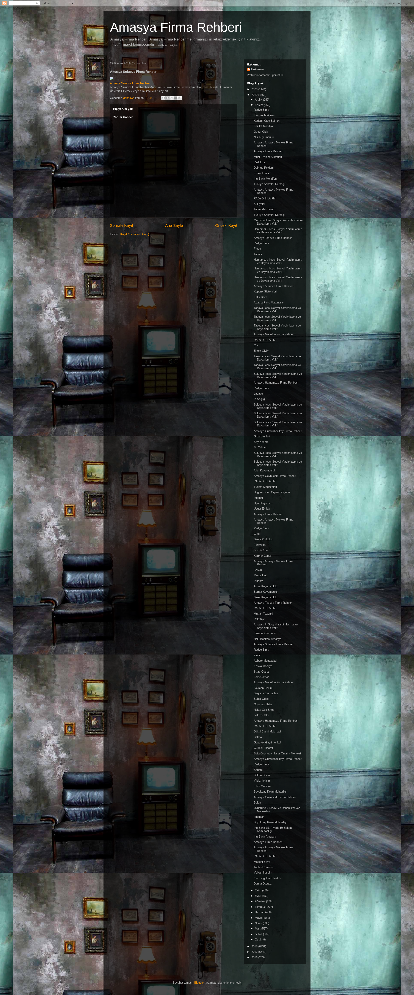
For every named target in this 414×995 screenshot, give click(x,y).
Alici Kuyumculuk (265, 470)
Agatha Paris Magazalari (269, 302)
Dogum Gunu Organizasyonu (272, 492)
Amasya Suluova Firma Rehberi (130, 83)
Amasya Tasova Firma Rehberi (273, 237)
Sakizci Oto (261, 715)
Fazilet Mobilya (263, 126)
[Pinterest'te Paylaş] (180, 98)
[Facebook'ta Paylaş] (176, 98)
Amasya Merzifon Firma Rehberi (274, 334)
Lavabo (258, 393)
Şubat (259, 934)
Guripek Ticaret (263, 747)
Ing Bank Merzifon (265, 178)
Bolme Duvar (262, 775)
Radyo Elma (261, 109)
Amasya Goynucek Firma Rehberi (275, 475)
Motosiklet (260, 575)
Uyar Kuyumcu (263, 503)
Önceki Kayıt (226, 225)
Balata (258, 737)
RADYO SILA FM (265, 198)
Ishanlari (259, 816)
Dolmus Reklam (264, 167)
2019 (254, 94)
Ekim (258, 890)
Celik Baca (260, 297)
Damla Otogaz (263, 883)
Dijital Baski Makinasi (267, 731)
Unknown (257, 69)
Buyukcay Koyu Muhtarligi (270, 791)
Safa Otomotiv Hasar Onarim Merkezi (277, 753)
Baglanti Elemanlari (266, 693)
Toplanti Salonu (263, 867)
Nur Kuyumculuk (264, 137)
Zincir (257, 655)
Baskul (258, 570)
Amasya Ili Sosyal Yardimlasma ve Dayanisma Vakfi (276, 626)
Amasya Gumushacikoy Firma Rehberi (278, 431)
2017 (254, 951)
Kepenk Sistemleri (265, 291)
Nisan (259, 923)
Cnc (256, 345)
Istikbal (258, 497)
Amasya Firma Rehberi (176, 27)
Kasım (259, 105)
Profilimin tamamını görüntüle (265, 75)
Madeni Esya (262, 861)
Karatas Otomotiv (265, 633)
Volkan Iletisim (263, 872)
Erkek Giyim (261, 350)
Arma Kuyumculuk (265, 586)
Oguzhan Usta (263, 704)
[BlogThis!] (167, 98)
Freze (257, 248)
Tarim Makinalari (264, 209)
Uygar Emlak (262, 508)
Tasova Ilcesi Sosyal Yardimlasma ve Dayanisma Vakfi (277, 309)
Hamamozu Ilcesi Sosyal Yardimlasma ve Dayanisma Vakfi (278, 230)
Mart (258, 928)
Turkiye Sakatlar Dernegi (269, 184)
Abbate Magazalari (265, 660)
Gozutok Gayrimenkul (267, 742)
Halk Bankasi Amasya (267, 639)
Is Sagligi (259, 399)
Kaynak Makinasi (264, 115)
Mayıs (259, 917)
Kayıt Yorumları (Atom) (134, 234)
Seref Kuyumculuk (265, 597)
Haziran (260, 912)
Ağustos (260, 901)
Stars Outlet (261, 671)
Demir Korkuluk (263, 539)
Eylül (258, 895)
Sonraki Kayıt (121, 225)
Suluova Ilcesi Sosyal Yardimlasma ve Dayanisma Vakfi (278, 375)
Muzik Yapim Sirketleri (268, 157)
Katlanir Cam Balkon (266, 120)
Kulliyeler (259, 203)
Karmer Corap (262, 555)
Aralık (259, 99)
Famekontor (261, 677)
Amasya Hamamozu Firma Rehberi (276, 382)
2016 (254, 957)
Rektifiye (259, 619)
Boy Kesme (261, 441)
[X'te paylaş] (171, 98)
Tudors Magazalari (265, 486)
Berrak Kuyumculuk (266, 591)
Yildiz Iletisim (262, 780)
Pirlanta (258, 581)
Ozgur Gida (261, 131)
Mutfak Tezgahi (263, 613)
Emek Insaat (262, 173)
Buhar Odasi (261, 698)
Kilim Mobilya (262, 786)
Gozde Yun (261, 550)
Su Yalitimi (260, 447)
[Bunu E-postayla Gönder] (163, 98)
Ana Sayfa (174, 225)
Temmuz (261, 906)
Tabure (258, 254)
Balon (257, 802)
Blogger (199, 982)
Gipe (257, 533)
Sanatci (258, 769)
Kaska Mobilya (263, 666)
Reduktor (259, 162)
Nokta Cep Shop (264, 709)
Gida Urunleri (262, 436)
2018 (254, 946)
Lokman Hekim (263, 688)
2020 (254, 89)
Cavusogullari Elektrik (267, 878)
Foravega (259, 544)
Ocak (258, 939)
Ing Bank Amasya (265, 836)
